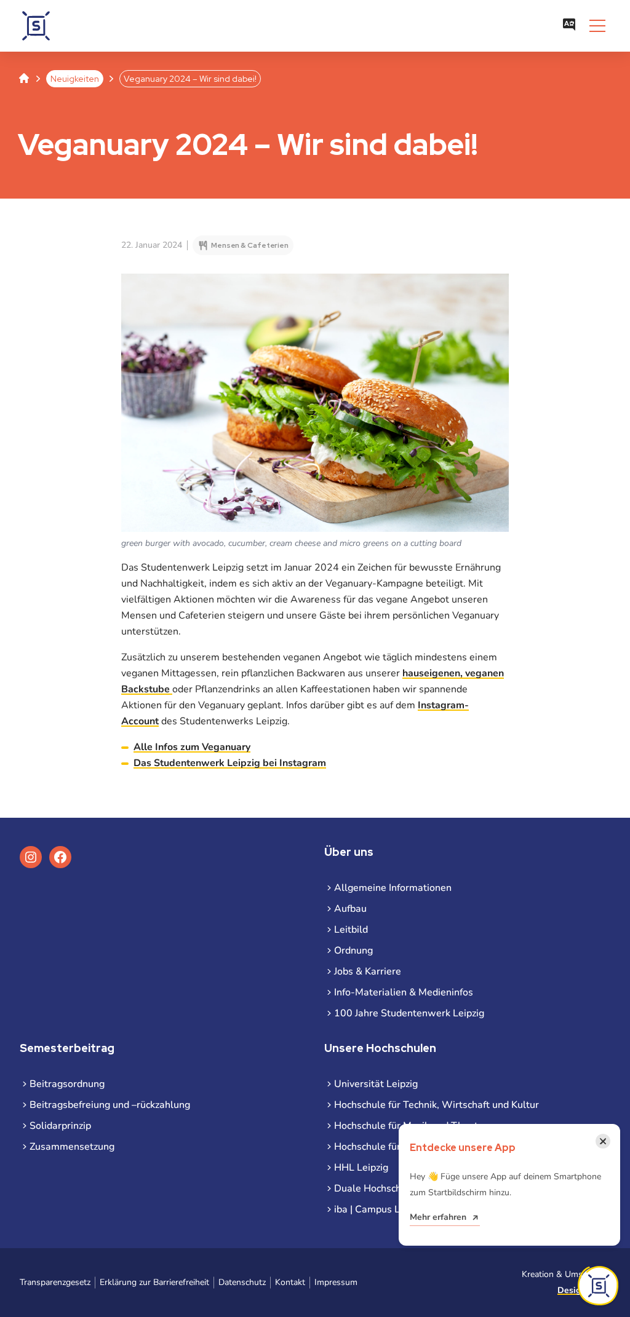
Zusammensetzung (72, 1146)
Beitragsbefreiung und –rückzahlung (110, 1105)
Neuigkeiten (74, 78)
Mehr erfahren (438, 1217)
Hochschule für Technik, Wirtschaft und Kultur (436, 1105)
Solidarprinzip (60, 1126)
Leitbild (351, 929)
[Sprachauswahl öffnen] (569, 26)
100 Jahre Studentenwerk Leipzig (409, 1013)
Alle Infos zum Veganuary (192, 747)
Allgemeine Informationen (393, 888)
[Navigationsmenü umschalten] (597, 26)
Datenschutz (242, 1282)
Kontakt (290, 1282)
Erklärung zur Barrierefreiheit (154, 1282)
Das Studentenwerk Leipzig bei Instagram (230, 763)
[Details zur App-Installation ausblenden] (598, 1285)
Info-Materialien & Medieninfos (403, 992)
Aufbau (350, 909)
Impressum (335, 1282)
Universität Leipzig (376, 1084)
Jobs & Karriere (367, 971)
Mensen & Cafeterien (250, 245)
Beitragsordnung (67, 1084)
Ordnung (353, 950)
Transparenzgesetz (55, 1282)
